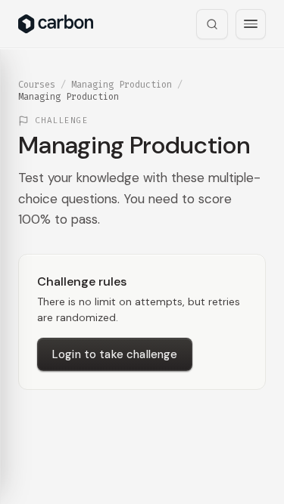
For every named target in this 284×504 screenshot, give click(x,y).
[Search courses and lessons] (212, 24)
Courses (36, 85)
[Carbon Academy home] (55, 23)
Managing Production (121, 85)
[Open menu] (251, 24)
